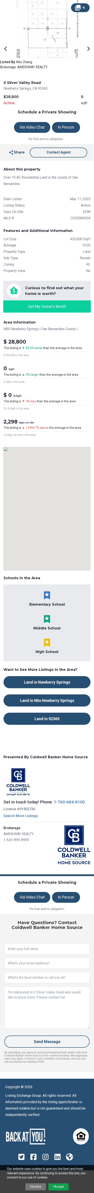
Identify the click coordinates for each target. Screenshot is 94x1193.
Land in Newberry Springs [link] (47, 682)
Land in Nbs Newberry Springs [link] (47, 700)
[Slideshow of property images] (47, 29)
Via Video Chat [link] (32, 127)
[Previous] (6, 48)
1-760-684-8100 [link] (69, 802)
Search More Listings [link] (20, 816)
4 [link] (80, 7)
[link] (16, 152)
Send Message (47, 1041)
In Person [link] (66, 127)
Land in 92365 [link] (47, 718)
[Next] (88, 48)
